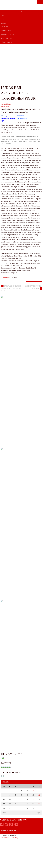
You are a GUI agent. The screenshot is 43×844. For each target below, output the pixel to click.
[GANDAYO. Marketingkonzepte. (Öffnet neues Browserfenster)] (2, 776)
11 (39, 795)
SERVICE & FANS (6, 38)
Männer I (4, 104)
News (2, 19)
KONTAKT (4, 27)
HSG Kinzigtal (31, 281)
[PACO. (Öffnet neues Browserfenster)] (2, 758)
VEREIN (3, 23)
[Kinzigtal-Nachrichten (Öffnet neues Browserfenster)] (4, 776)
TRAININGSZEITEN (7, 34)
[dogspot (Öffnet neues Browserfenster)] (4, 767)
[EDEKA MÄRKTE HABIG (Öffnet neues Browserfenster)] (10, 767)
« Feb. (4, 812)
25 (39, 804)
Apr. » (39, 812)
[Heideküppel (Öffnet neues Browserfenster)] (2, 767)
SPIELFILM (5, 277)
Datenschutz (12, 830)
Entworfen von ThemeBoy (9, 838)
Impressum (3, 830)
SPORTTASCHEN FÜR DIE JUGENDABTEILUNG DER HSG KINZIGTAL (11, 288)
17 (33, 799)
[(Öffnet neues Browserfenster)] (2, 825)
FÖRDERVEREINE (6, 42)
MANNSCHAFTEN (6, 31)
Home (2, 15)
